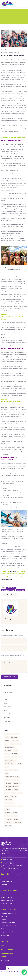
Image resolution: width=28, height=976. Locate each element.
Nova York (14, 796)
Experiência (7, 707)
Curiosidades (8, 692)
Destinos (6, 696)
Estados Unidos (16, 757)
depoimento (8, 750)
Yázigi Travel (13, 571)
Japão (13, 793)
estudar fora (11, 587)
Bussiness (7, 689)
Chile (6, 744)
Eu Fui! (6, 703)
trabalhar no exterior (11, 812)
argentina (16, 734)
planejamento (9, 802)
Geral (5, 710)
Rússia (20, 806)
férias (6, 773)
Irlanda (7, 793)
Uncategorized (8, 721)
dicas (15, 750)
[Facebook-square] (8, 968)
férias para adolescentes (12, 776)
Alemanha (7, 734)
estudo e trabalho (10, 763)
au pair (6, 737)
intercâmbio (20, 590)
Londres (20, 793)
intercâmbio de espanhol (12, 786)
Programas (16, 52)
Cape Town (15, 740)
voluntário (8, 822)
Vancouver (8, 819)
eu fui (19, 763)
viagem (16, 819)
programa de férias (10, 806)
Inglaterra (8, 783)
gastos (7, 780)
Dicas (4, 52)
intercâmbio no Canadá (11, 789)
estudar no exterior (8, 590)
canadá (7, 740)
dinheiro (7, 753)
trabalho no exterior (11, 816)
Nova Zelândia (8, 799)
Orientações (9, 52)
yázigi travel (17, 822)
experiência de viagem (11, 770)
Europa (6, 766)
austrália (14, 737)
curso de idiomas (9, 747)
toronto (7, 809)
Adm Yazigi (5, 50)
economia (15, 753)
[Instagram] (11, 968)
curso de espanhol (15, 744)
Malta (6, 796)
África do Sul (8, 825)
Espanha (7, 757)
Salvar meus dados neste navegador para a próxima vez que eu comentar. (13, 657)
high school (15, 780)
